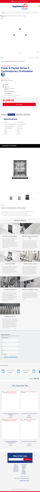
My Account (24, 472)
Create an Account (24, 471)
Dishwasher (10, 65)
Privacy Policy (15, 471)
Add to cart (19, 104)
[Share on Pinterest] (10, 57)
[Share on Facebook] (4, 57)
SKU (2, 79)
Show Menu (1, 6)
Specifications (11, 114)
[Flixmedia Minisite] (3, 74)
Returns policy (23, 464)
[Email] (8, 57)
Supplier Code (4, 80)
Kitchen (5, 65)
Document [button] (11, 372)
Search (36, 12)
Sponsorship (16, 466)
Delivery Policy (27, 114)
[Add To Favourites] (30, 58)
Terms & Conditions (24, 466)
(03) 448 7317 (24, 480)
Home (2, 65)
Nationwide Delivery (9, 93)
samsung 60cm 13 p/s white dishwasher (29, 413)
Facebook (24, 483)
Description (4, 114)
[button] (6, 199)
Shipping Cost (19, 114)
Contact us (16, 465)
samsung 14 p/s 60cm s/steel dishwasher (29, 441)
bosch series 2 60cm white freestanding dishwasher (10, 414)
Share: (2, 57)
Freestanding (15, 65)
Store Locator (15, 469)
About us (15, 464)
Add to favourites (18, 393)
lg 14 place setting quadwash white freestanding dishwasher (11, 442)
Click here (10, 61)
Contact (26, 483)
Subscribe (27, 459)
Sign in (23, 469)
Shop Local (7, 86)
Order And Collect (24, 468)
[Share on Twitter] (6, 57)
